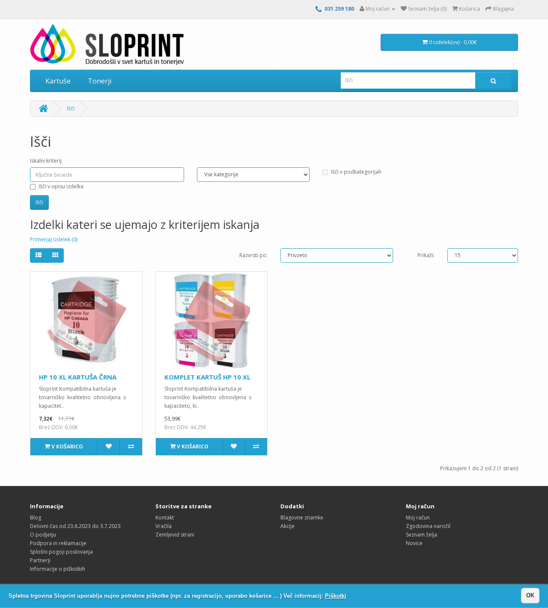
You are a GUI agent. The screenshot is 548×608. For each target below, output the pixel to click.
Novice (414, 543)
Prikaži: (426, 255)
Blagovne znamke (301, 517)
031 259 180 (339, 8)
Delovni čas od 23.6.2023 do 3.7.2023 (75, 526)
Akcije (287, 526)
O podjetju (43, 534)
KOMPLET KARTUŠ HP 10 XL (207, 377)
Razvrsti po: (253, 255)
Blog (35, 517)
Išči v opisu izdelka (61, 186)
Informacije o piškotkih (57, 568)
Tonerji (99, 81)
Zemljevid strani (174, 534)
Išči (70, 108)
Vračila (163, 526)
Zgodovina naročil (428, 526)
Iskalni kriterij (46, 160)
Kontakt (164, 517)
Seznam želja (421, 534)
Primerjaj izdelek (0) (53, 239)
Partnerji (40, 560)
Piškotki (335, 596)
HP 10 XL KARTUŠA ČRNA (77, 377)
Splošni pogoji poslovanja (61, 551)
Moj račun (418, 517)
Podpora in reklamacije (58, 543)
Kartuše (58, 81)
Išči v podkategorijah (356, 171)
